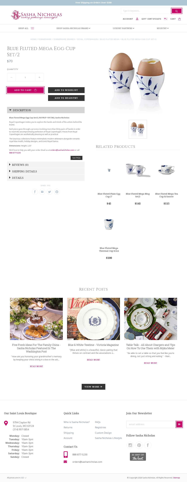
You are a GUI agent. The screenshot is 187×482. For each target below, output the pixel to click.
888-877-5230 (15, 152)
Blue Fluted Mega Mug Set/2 (138, 195)
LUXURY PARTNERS (123, 28)
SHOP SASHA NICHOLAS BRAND (73, 28)
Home (34, 39)
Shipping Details (24, 171)
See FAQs (76, 158)
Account (68, 438)
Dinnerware (45, 39)
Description (21, 110)
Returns (68, 427)
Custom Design (103, 432)
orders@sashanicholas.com (62, 150)
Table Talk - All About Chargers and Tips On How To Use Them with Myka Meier (150, 346)
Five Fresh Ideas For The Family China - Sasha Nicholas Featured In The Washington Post (36, 348)
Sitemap (176, 477)
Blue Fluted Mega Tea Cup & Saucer (166, 195)
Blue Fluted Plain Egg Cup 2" (109, 195)
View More (92, 386)
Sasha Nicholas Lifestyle (108, 438)
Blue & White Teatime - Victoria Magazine (93, 345)
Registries (100, 427)
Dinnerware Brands (64, 39)
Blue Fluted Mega (109, 39)
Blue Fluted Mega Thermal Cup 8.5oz (109, 249)
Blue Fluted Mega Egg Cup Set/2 (139, 39)
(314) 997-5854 (21, 429)
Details (17, 178)
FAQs (98, 422)
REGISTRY (162, 28)
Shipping (69, 432)
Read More (36, 366)
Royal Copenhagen (87, 39)
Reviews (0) (19, 165)
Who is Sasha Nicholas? (77, 422)
